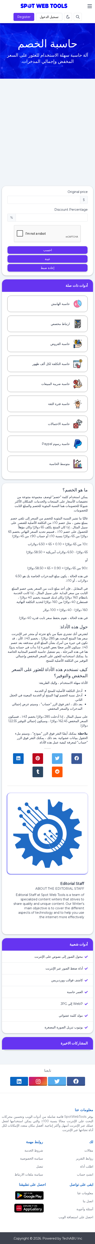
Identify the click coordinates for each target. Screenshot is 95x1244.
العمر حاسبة (75, 992)
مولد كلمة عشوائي (71, 1016)
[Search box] (78, 17)
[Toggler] (89, 6)
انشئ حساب (85, 1174)
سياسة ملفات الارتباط (30, 1174)
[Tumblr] (37, 772)
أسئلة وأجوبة (84, 1209)
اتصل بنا (88, 1201)
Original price (78, 192)
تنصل (41, 1166)
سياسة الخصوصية (33, 1158)
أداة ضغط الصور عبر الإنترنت (64, 968)
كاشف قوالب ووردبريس (67, 980)
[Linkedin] (18, 758)
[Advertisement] (47, 136)
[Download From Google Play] (29, 1195)
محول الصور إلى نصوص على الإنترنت (58, 957)
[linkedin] (19, 1081)
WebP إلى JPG (72, 1004)
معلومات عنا (85, 1193)
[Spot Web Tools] (44, 6)
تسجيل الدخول (49, 17)
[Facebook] (76, 758)
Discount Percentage (71, 210)
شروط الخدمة (35, 1150)
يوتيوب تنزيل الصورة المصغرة (64, 1027)
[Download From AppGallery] (29, 1208)
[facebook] (76, 1081)
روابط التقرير (84, 1158)
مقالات (88, 1150)
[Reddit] (57, 772)
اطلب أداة (86, 1166)
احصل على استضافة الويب (76, 1217)
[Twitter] (57, 758)
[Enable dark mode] (68, 17)
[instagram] (38, 1081)
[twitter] (57, 1081)
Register (23, 17)
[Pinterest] (37, 758)
